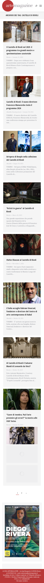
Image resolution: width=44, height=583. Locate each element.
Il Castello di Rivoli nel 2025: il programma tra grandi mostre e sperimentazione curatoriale (20, 50)
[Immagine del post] (22, 31)
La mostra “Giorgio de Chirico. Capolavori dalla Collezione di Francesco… (21, 427)
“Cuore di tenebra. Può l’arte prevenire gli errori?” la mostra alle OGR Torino (21, 418)
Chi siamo (19, 581)
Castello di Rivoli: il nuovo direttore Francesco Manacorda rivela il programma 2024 (21, 105)
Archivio (25, 581)
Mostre (8, 57)
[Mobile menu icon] (40, 6)
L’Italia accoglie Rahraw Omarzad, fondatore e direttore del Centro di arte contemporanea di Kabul (21, 311)
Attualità (9, 112)
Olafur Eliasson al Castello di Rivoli (21, 259)
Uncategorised (16, 112)
